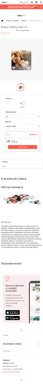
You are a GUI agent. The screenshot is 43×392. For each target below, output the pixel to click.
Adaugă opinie (5, 33)
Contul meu (6, 351)
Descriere (5, 162)
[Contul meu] (32, 2)
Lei (26, 2)
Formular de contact (11, 372)
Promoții (5, 335)
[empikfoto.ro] (21, 15)
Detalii (4, 166)
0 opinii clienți (25, 30)
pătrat (23, 107)
